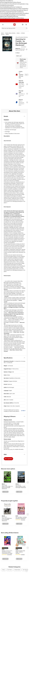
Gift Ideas (12, 11)
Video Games (16, 10)
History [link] (3, 569)
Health (8, 8)
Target (2, 33)
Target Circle (15, 18)
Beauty (9, 7)
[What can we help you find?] (14, 28)
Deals (13, 13)
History (7, 34)
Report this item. (23, 410)
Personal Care (14, 7)
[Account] (22, 24)
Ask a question (8, 458)
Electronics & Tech (8, 10)
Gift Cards (17, 11)
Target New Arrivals (4, 0)
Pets (5, 8)
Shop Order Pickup (5, 16)
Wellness (12, 8)
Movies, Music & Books (10, 33)
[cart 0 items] (26, 24)
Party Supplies (6, 11)
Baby (6, 7)
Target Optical (9, 13)
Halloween (9, 2)
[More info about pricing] (26, 49)
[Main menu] (2, 24)
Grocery (6, 5)
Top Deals (10, 15)
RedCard (10, 18)
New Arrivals (23, 13)
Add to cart (19, 56)
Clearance (17, 13)
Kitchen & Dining (17, 4)
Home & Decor (9, 4)
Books (18, 33)
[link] (21, 47)
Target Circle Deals (17, 15)
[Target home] (14, 24)
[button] (21, 47)
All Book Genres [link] (17, 569)
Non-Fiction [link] (9, 569)
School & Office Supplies (20, 8)
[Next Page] (28, 482)
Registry (6, 18)
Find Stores (21, 18)
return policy (10, 449)
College (5, 2)
